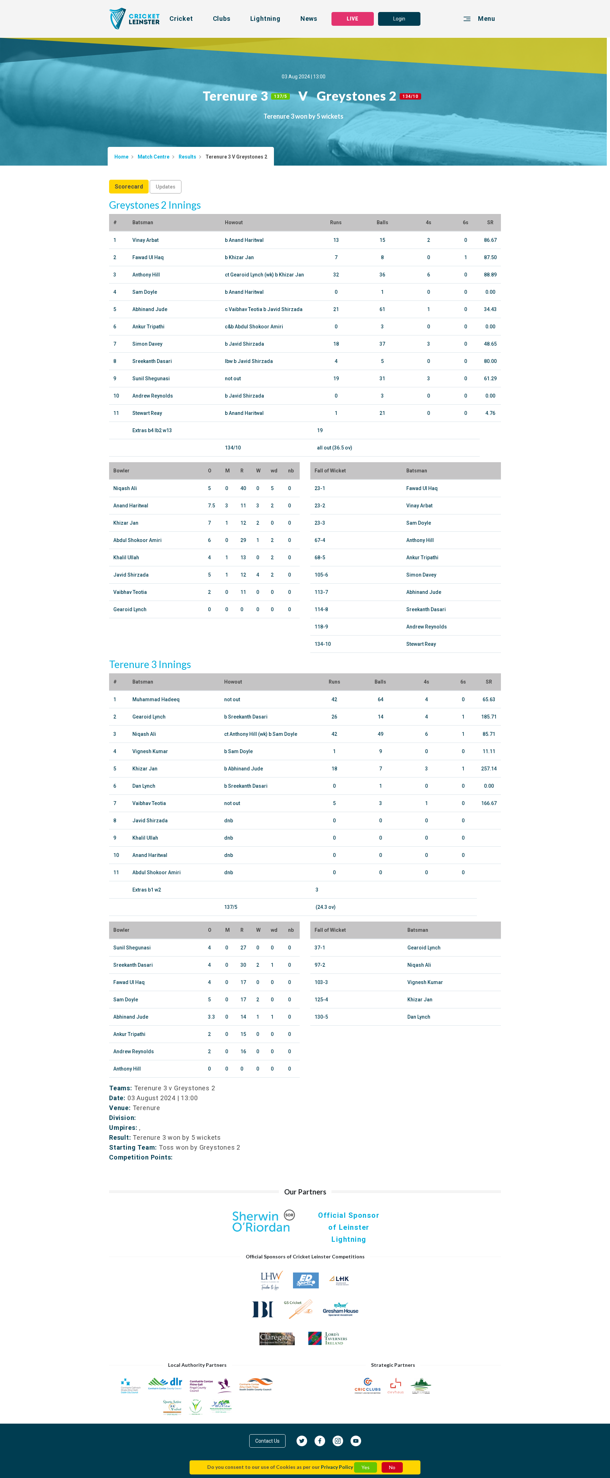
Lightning (265, 18)
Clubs (222, 18)
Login (399, 19)
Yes (365, 1467)
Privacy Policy (337, 1467)
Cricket (181, 18)
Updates (165, 187)
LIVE (353, 19)
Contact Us (267, 1441)
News (308, 18)
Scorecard (129, 186)
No (392, 1467)
